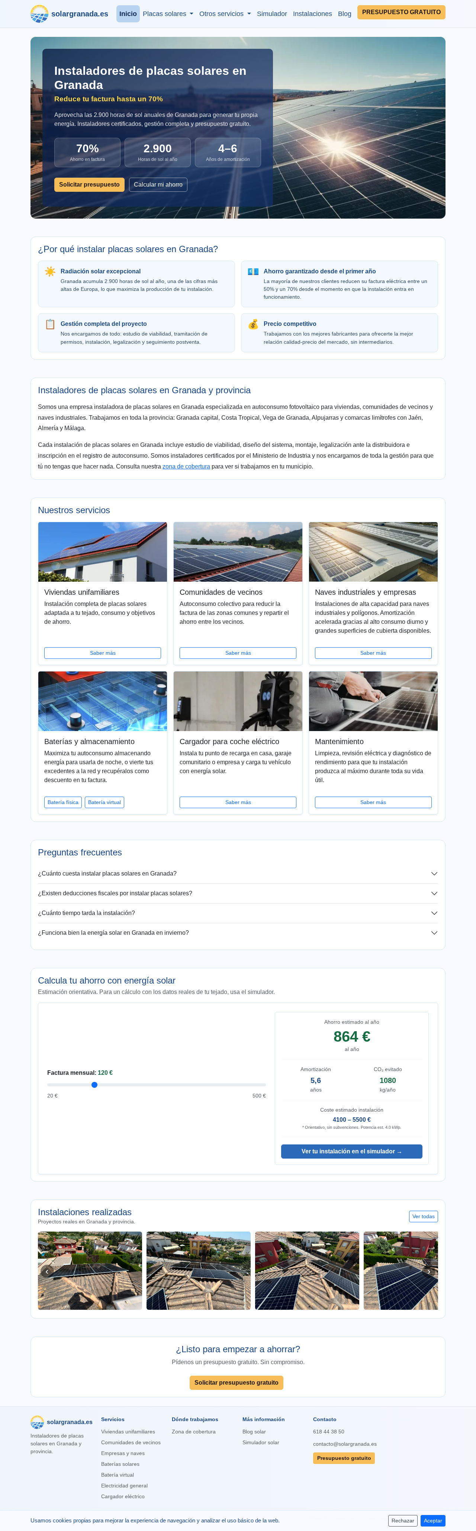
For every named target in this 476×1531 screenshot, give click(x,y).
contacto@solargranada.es (344, 1444)
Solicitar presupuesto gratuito (236, 1382)
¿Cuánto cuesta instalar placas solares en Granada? (107, 873)
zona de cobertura (186, 466)
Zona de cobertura (194, 1432)
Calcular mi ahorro (158, 184)
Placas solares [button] (165, 14)
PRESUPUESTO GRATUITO (401, 12)
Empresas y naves (123, 1453)
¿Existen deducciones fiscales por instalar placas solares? (115, 893)
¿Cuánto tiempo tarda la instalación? (86, 913)
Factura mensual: (80, 1073)
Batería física (63, 802)
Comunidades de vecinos (131, 1442)
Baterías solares (120, 1464)
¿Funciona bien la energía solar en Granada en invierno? (113, 933)
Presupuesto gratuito (344, 1458)
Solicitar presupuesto (89, 184)
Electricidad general (124, 1486)
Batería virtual (104, 802)
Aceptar (433, 1521)
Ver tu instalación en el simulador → (352, 1151)
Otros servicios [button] (222, 14)
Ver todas (423, 1216)
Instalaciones (312, 14)
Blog (344, 14)
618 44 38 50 (328, 1432)
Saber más (103, 653)
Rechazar (403, 1521)
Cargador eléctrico (123, 1496)
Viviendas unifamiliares (128, 1432)
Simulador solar (260, 1442)
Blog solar (254, 1432)
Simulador (272, 14)
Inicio (128, 14)
